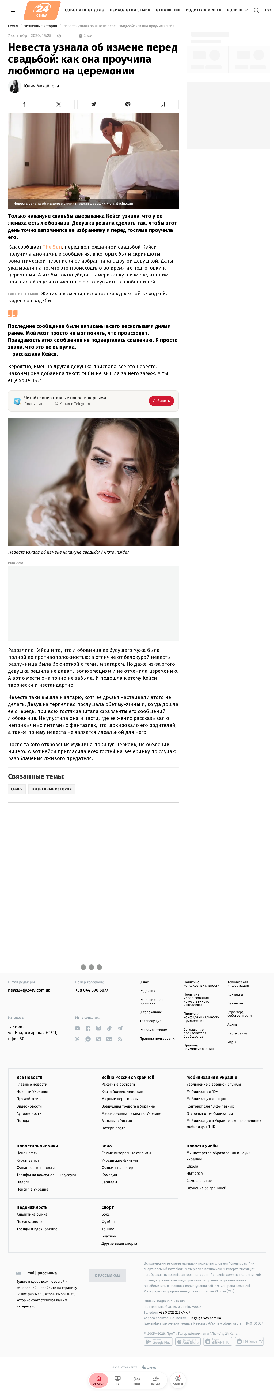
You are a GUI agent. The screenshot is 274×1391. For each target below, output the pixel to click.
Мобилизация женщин (206, 1099)
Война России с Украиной (127, 1077)
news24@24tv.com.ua (29, 990)
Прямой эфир (29, 1099)
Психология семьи (130, 10)
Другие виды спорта (119, 1243)
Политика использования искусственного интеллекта (196, 1000)
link (77, 1028)
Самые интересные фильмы (126, 1153)
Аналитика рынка (32, 1214)
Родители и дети (204, 10)
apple (188, 1341)
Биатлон (108, 1236)
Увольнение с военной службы (214, 1084)
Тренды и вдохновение (37, 1229)
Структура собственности (239, 1014)
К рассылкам (107, 1276)
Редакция (147, 991)
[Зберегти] (162, 104)
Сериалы (109, 1182)
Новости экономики (37, 1146)
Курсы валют (28, 1160)
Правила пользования (158, 1039)
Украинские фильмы (119, 1160)
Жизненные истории (40, 26)
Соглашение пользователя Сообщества (195, 1033)
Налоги (23, 1182)
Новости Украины (32, 1091)
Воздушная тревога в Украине (128, 1106)
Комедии (109, 1175)
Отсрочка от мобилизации (210, 1113)
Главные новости (32, 1084)
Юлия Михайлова (41, 86)
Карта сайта (237, 1033)
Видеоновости (29, 1106)
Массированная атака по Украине (131, 1113)
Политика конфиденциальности (201, 984)
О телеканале (151, 1012)
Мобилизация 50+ (202, 1091)
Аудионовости (29, 1113)
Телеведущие (151, 1021)
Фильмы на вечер (117, 1167)
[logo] (42, 10)
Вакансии (235, 1003)
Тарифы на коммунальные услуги (46, 1175)
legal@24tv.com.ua (206, 1318)
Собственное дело (85, 10)
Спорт (107, 1207)
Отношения (168, 10)
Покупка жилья (30, 1222)
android (158, 1341)
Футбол (108, 1222)
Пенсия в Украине (32, 1189)
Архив (232, 1024)
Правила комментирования (199, 1047)
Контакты (235, 994)
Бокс (105, 1214)
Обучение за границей (206, 1188)
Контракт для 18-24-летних (210, 1106)
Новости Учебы (202, 1146)
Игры (231, 1042)
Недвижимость (32, 1207)
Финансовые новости (36, 1167)
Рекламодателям (153, 1030)
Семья (13, 26)
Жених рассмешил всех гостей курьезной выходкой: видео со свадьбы (87, 297)
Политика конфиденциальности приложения (201, 1017)
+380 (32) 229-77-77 (174, 1312)
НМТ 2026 (195, 1173)
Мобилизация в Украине (212, 1077)
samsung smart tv (249, 1341)
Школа (192, 1166)
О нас (144, 982)
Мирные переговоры (119, 1099)
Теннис (107, 1229)
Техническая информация (238, 984)
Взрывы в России (116, 1121)
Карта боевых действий (122, 1091)
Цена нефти (27, 1153)
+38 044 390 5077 (91, 990)
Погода (23, 1121)
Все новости (29, 1077)
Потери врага (113, 1128)
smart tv (217, 1341)
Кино (106, 1146)
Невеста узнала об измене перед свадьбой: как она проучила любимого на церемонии (120, 26)
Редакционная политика (151, 1001)
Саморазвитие (199, 1181)
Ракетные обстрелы (118, 1084)
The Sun (52, 247)
